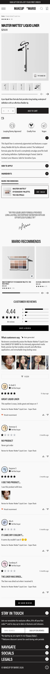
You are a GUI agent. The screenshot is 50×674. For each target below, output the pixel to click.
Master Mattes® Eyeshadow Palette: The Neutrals (16, 283)
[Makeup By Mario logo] (25, 8)
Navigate (8, 647)
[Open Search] (41, 8)
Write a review (25, 328)
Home (3, 16)
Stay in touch (12, 613)
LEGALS (6, 659)
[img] (28, 337)
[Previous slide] (42, 293)
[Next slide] (47, 293)
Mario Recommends (9, 181)
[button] (31, 276)
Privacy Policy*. (31, 635)
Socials (7, 653)
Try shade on (41, 75)
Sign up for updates (36, 630)
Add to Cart (33, 110)
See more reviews (25, 603)
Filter (26, 376)
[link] (7, 19)
